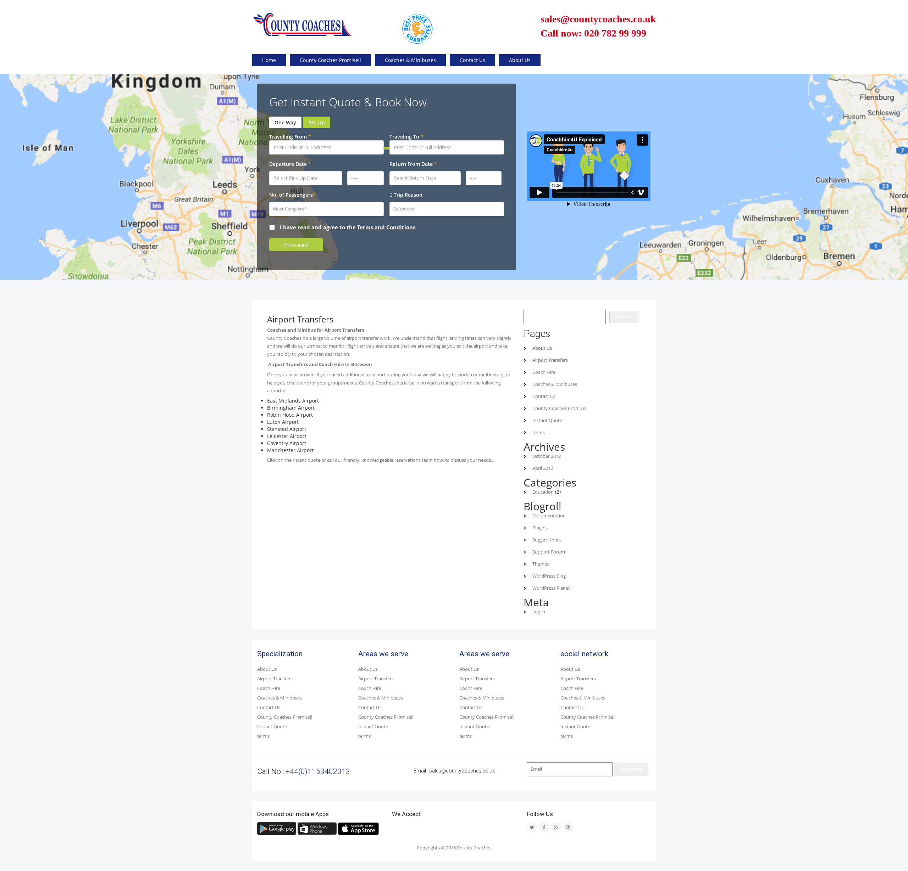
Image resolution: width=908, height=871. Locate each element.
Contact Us (472, 60)
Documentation (549, 516)
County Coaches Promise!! (330, 60)
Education (543, 492)
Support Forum (548, 552)
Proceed (296, 245)
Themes (540, 564)
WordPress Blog (549, 576)
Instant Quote (547, 420)
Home (269, 60)
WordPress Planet (551, 588)
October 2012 (546, 456)
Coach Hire (543, 372)
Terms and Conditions (386, 227)
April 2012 (542, 468)
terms (538, 432)
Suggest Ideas (546, 540)
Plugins (540, 528)
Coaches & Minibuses (410, 60)
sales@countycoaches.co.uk (462, 771)
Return (316, 122)
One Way (285, 122)
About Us (520, 60)
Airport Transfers (550, 360)
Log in (538, 612)
